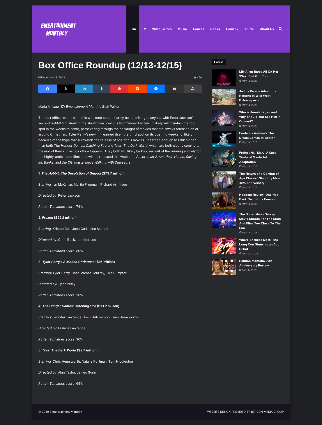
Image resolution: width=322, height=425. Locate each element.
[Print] (193, 89)
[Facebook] (47, 89)
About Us (267, 29)
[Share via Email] (174, 89)
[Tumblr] (101, 89)
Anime (249, 29)
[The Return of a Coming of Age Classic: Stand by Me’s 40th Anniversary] (224, 179)
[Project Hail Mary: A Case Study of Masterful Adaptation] (224, 158)
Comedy (232, 29)
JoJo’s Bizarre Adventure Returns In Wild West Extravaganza (257, 95)
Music (182, 29)
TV (144, 29)
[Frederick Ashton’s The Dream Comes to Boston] (224, 139)
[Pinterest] (119, 89)
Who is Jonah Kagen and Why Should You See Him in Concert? (260, 116)
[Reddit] (137, 89)
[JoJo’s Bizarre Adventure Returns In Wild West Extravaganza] (224, 97)
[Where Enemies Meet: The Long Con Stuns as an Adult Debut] (224, 246)
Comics (198, 29)
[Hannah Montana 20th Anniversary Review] (224, 267)
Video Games (162, 29)
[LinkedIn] (84, 89)
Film (132, 29)
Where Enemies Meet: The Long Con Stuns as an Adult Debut (260, 244)
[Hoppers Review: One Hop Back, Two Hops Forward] (224, 200)
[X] (66, 89)
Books (215, 29)
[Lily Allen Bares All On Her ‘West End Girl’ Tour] (224, 77)
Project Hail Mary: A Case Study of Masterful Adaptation (257, 157)
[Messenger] (156, 89)
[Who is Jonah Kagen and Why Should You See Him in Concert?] (224, 118)
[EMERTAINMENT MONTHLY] (57, 29)
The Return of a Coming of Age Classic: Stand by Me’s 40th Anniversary (259, 178)
